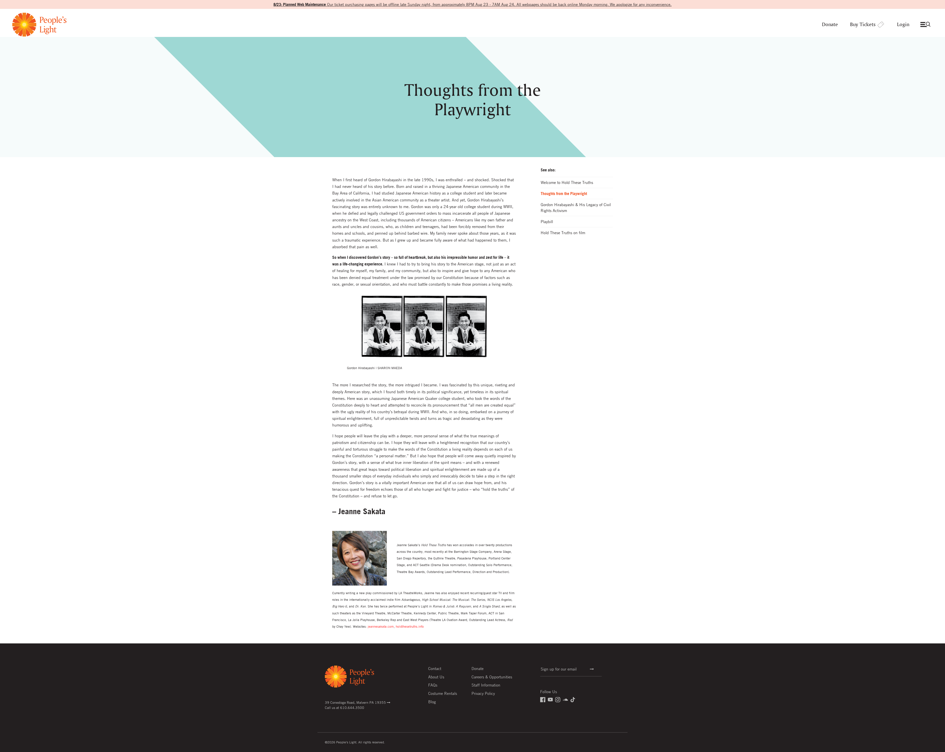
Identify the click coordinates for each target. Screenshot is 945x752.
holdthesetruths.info (410, 626)
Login (903, 24)
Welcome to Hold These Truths (567, 182)
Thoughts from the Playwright (564, 193)
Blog (432, 701)
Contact (434, 668)
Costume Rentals (442, 693)
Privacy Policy (483, 693)
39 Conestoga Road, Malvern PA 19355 (356, 702)
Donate (830, 24)
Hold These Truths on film (563, 232)
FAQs (432, 685)
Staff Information (486, 685)
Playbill (547, 221)
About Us (436, 676)
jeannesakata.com (381, 626)
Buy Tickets (863, 24)
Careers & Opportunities (492, 676)
